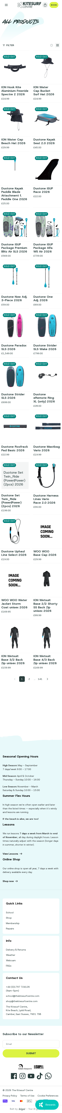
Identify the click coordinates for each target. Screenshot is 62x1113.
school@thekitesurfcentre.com (22, 995)
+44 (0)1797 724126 (18, 986)
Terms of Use (27, 1095)
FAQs (8, 965)
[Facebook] (14, 1076)
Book (54, 5)
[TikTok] (39, 1076)
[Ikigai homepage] (22, 1109)
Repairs (10, 928)
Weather (10, 954)
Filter (10, 45)
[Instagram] (22, 1076)
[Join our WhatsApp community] (48, 1076)
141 (40, 679)
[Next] (47, 679)
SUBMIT (31, 1053)
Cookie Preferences (48, 1095)
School (10, 912)
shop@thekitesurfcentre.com (22, 1001)
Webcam (11, 960)
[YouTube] (31, 1076)
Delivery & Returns (16, 949)
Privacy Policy (10, 1095)
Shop (9, 917)
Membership (13, 923)
